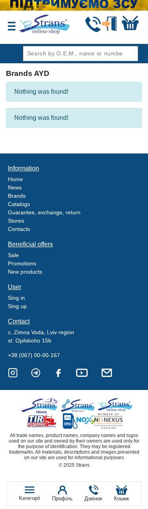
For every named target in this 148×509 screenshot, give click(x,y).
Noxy (79, 421)
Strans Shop (115, 405)
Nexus (115, 421)
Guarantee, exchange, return (44, 212)
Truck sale (42, 405)
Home (15, 179)
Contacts (19, 229)
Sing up (17, 306)
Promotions (22, 263)
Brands (17, 196)
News (15, 187)
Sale (13, 255)
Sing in (16, 298)
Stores (16, 221)
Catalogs (19, 204)
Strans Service (79, 405)
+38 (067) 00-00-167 (34, 355)
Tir (42, 421)
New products (25, 272)
